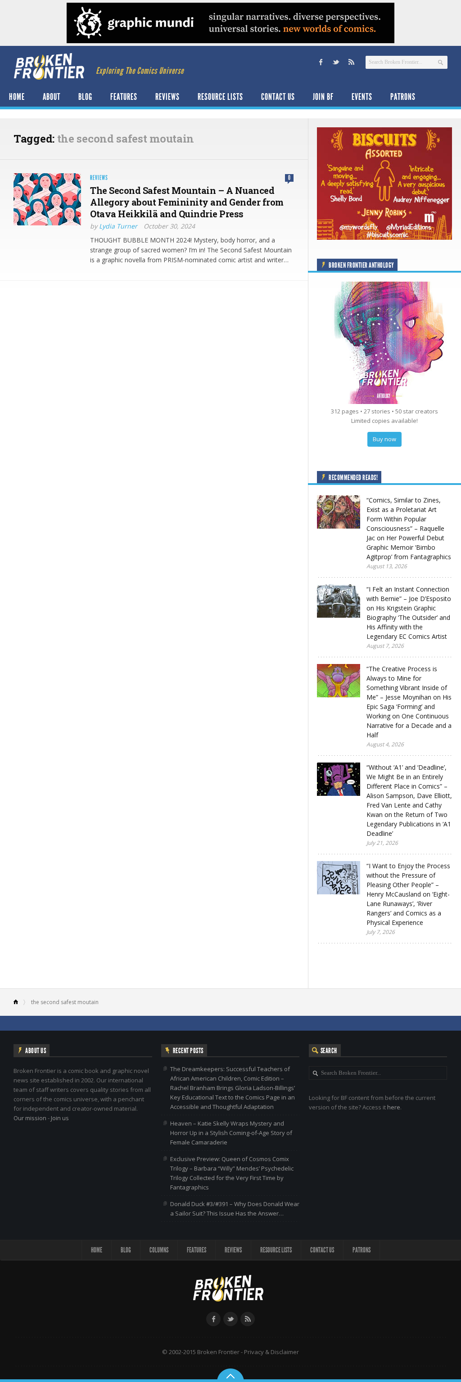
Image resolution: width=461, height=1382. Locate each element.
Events (362, 96)
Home (17, 96)
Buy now (384, 439)
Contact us (278, 96)
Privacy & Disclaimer (271, 1352)
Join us (60, 1118)
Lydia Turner (118, 226)
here (393, 1107)
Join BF (323, 96)
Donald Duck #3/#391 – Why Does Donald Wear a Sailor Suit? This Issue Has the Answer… (234, 1208)
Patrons (403, 96)
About (51, 96)
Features (123, 96)
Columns (158, 1250)
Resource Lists (220, 96)
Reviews (167, 96)
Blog (85, 96)
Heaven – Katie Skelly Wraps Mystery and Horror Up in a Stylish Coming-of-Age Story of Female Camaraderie (231, 1132)
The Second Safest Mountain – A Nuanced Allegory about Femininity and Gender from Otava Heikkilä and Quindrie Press (187, 202)
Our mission (30, 1118)
